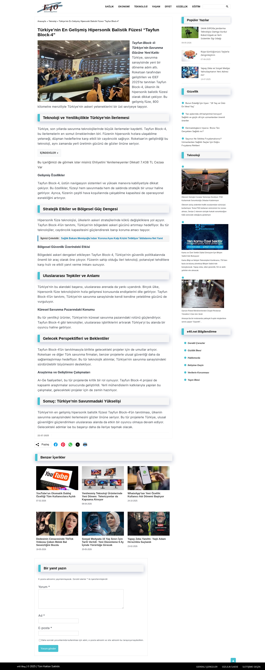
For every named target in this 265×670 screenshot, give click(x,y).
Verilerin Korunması (198, 372)
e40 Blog (21, 666)
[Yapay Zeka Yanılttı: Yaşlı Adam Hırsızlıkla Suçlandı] (149, 534)
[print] (85, 444)
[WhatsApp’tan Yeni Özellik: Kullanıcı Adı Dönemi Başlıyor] (149, 489)
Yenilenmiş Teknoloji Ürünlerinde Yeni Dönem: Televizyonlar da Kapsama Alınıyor (102, 496)
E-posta (45, 628)
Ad (41, 615)
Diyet (168, 6)
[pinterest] (63, 444)
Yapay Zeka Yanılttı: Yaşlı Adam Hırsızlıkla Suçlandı (147, 540)
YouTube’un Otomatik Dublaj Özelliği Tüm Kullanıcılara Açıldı (55, 495)
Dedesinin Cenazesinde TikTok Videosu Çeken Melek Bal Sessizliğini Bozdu (54, 542)
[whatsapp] (70, 444)
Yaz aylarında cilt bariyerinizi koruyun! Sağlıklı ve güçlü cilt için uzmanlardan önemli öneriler (203, 117)
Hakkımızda (194, 357)
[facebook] (56, 444)
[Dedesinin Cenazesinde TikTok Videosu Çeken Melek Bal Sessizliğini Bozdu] (57, 534)
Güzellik (182, 6)
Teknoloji (140, 6)
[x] (78, 445)
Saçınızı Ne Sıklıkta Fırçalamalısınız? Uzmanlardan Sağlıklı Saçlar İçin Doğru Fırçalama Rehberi (202, 142)
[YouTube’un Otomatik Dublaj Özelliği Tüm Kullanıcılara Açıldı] (57, 489)
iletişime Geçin (196, 365)
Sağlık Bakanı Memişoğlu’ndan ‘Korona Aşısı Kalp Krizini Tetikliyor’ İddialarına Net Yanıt (112, 238)
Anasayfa (42, 21)
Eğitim (196, 6)
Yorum (44, 587)
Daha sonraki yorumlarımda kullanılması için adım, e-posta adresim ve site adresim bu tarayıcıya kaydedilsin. (92, 640)
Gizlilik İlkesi (194, 350)
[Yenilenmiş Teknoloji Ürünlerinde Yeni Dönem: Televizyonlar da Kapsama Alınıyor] (103, 489)
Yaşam (156, 6)
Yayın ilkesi (194, 380)
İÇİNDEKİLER (48, 153)
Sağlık (109, 6)
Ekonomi (124, 6)
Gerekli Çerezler (196, 343)
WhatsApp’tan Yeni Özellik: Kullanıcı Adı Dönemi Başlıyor (146, 495)
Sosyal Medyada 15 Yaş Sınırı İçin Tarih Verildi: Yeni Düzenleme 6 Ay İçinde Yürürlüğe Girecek (103, 542)
